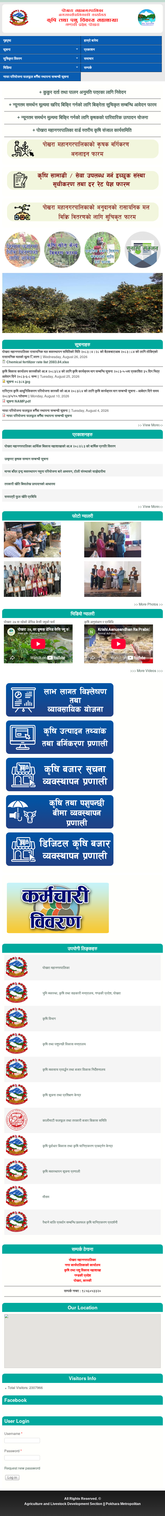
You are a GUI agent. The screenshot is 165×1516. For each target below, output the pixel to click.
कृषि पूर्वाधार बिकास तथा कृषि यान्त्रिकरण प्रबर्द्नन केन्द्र (78, 1145)
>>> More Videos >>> (146, 670)
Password (13, 1450)
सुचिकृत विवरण (11, 59)
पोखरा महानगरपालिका (56, 967)
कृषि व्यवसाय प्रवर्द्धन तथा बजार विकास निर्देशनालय (74, 1069)
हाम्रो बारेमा (91, 40)
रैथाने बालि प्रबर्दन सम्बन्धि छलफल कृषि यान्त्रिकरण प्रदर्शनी (80, 1222)
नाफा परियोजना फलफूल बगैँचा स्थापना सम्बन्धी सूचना (36, 76)
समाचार (88, 58)
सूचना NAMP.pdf (18, 401)
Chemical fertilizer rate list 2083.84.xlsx (37, 361)
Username (13, 1433)
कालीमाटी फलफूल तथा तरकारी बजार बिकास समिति (75, 1120)
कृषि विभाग (49, 1018)
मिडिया (6, 68)
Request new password (22, 1468)
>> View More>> (150, 424)
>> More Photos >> (148, 604)
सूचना (5, 50)
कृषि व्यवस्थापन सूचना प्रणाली (61, 1171)
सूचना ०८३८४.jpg (18, 381)
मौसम (46, 1196)
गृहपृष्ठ (7, 40)
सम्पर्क (88, 67)
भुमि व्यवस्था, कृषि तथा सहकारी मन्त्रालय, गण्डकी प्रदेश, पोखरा (82, 993)
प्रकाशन (89, 49)
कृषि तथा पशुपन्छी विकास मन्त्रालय (64, 1043)
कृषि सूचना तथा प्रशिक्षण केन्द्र (62, 1094)
